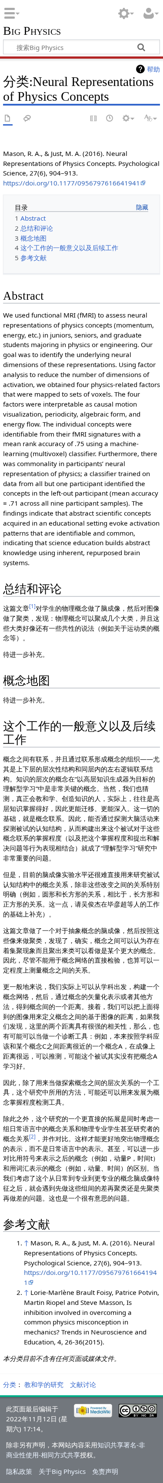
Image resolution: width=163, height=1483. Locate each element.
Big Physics (32, 31)
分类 (9, 1384)
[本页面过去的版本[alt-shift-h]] (110, 119)
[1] (32, 606)
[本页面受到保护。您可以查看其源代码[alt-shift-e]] (94, 119)
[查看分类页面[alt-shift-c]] (8, 119)
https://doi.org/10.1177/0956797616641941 (71, 183)
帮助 (153, 69)
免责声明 (105, 1471)
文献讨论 (83, 1384)
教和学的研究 (43, 1384)
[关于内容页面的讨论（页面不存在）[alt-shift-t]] (27, 119)
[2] (32, 1136)
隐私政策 (19, 1471)
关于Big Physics (62, 1471)
